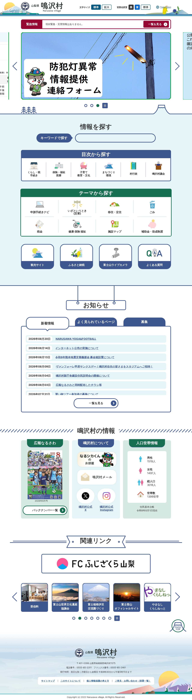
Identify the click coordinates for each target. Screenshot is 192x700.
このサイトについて (70, 680)
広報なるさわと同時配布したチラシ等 (79, 384)
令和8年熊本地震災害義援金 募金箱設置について (84, 357)
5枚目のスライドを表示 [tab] (97, 618)
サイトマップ (48, 680)
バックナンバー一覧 (45, 510)
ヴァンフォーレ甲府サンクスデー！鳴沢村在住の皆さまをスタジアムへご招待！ (104, 366)
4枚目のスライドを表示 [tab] (91, 618)
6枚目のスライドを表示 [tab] (103, 618)
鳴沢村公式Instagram (106, 508)
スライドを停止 (105, 105)
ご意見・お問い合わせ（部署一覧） (133, 680)
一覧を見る (155, 24)
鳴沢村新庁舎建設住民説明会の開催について (83, 375)
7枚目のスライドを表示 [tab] (109, 618)
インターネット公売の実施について (77, 348)
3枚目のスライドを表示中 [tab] (97, 105)
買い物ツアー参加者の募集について (76, 394)
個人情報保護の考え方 (98, 680)
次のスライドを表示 (177, 66)
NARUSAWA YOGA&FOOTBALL (76, 338)
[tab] (47, 323)
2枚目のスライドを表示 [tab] (91, 105)
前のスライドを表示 (14, 66)
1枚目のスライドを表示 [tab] (85, 105)
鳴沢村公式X (85, 508)
